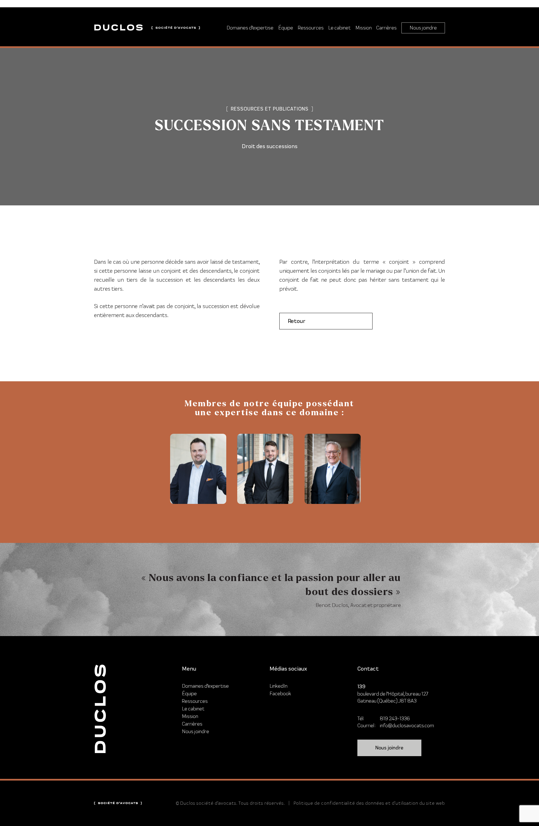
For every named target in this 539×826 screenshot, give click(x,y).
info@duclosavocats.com (407, 725)
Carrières (386, 28)
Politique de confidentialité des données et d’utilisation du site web (369, 803)
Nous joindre (423, 28)
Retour (296, 321)
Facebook (280, 693)
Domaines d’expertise (250, 28)
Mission (363, 28)
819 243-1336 (395, 718)
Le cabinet (339, 28)
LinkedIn (278, 686)
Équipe (285, 28)
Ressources (311, 28)
